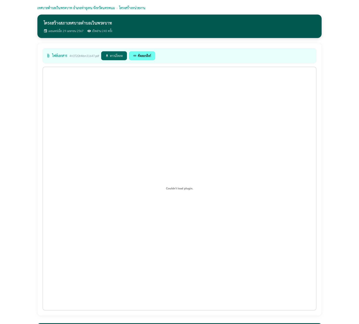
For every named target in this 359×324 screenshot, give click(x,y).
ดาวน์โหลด (114, 56)
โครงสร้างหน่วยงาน (132, 8)
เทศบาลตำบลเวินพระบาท (76, 8)
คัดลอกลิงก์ (142, 56)
